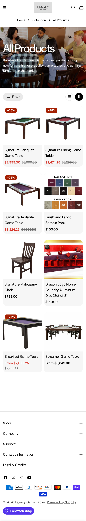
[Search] (73, 8)
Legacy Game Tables (30, 502)
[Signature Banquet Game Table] (22, 125)
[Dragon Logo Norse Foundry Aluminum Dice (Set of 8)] (63, 259)
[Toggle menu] (5, 8)
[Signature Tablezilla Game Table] (22, 192)
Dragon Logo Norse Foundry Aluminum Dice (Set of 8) (60, 290)
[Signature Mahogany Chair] (22, 259)
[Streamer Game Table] (63, 331)
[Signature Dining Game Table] (63, 125)
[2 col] (79, 97)
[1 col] (69, 97)
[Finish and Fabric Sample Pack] (63, 192)
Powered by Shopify (61, 502)
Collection (39, 20)
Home (21, 20)
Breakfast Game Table (21, 356)
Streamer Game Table (62, 356)
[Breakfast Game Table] (22, 331)
